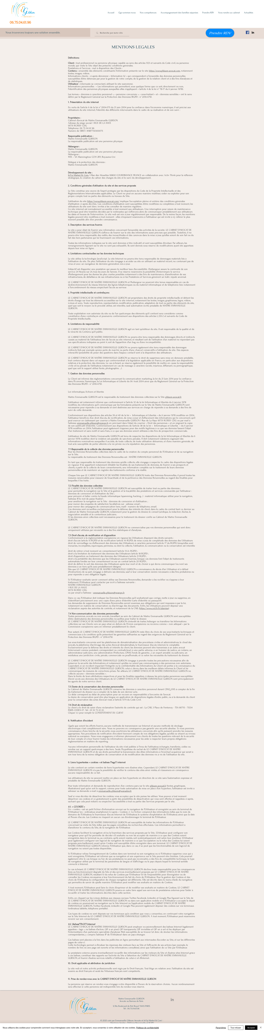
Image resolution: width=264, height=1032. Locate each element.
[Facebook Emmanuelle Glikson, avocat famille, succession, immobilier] (247, 32)
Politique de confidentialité (147, 1027)
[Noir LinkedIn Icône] (253, 32)
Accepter (251, 1027)
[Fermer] (260, 1027)
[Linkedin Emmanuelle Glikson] (172, 999)
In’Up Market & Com (78, 175)
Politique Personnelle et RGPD (140, 1023)
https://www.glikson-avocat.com (164, 70)
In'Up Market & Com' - (153, 1020)
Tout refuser (235, 1027)
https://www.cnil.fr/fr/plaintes (154, 608)
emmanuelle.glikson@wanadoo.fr (115, 791)
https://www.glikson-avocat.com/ (103, 201)
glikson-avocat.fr (173, 397)
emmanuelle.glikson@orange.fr (92, 423)
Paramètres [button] (221, 1027)
